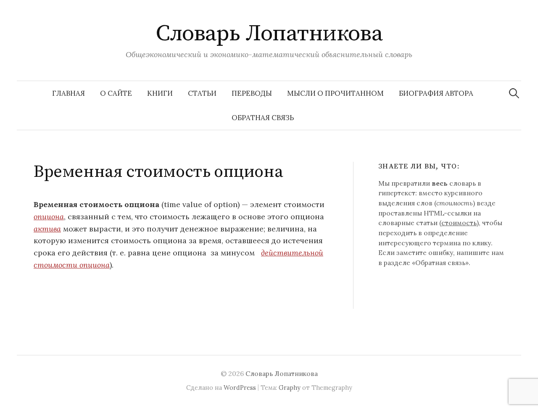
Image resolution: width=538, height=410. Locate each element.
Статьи (202, 93)
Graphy (290, 388)
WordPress (240, 388)
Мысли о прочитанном (335, 93)
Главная (68, 93)
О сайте (116, 93)
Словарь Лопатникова (269, 33)
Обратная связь (263, 117)
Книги (160, 93)
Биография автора (436, 93)
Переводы (252, 93)
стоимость (459, 222)
